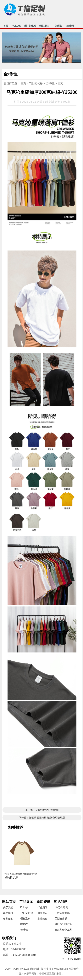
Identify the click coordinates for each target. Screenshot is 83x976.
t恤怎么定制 (61, 907)
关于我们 (8, 907)
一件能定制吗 (62, 912)
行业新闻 (42, 907)
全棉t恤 (50, 83)
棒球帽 (70, 26)
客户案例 (8, 913)
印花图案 (8, 918)
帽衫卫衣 (44, 26)
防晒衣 (58, 26)
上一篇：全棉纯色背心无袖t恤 (42, 809)
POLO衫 (16, 26)
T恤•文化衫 (30, 26)
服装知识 (42, 913)
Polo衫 (24, 907)
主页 (23, 83)
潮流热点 (42, 918)
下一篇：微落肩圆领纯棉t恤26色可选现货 (42, 817)
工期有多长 (61, 918)
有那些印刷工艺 (63, 929)
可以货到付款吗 (63, 924)
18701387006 (18, 949)
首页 (5, 26)
